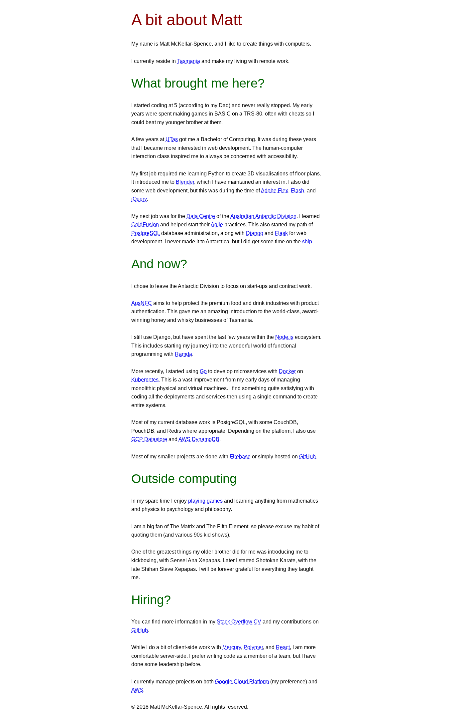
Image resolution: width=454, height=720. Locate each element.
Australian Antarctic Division (263, 216)
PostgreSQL (145, 233)
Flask (281, 233)
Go (203, 371)
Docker (287, 371)
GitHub (307, 456)
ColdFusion (145, 224)
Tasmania (188, 61)
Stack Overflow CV (239, 621)
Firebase (240, 456)
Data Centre (200, 216)
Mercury (231, 647)
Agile (217, 224)
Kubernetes (145, 379)
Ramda (183, 354)
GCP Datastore (149, 439)
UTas (172, 139)
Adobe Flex (274, 190)
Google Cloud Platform (242, 681)
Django (254, 233)
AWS (137, 690)
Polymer (253, 647)
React (283, 647)
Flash (297, 190)
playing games (205, 501)
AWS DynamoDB (198, 439)
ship (307, 241)
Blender (185, 182)
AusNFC (141, 303)
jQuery (139, 199)
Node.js (284, 337)
